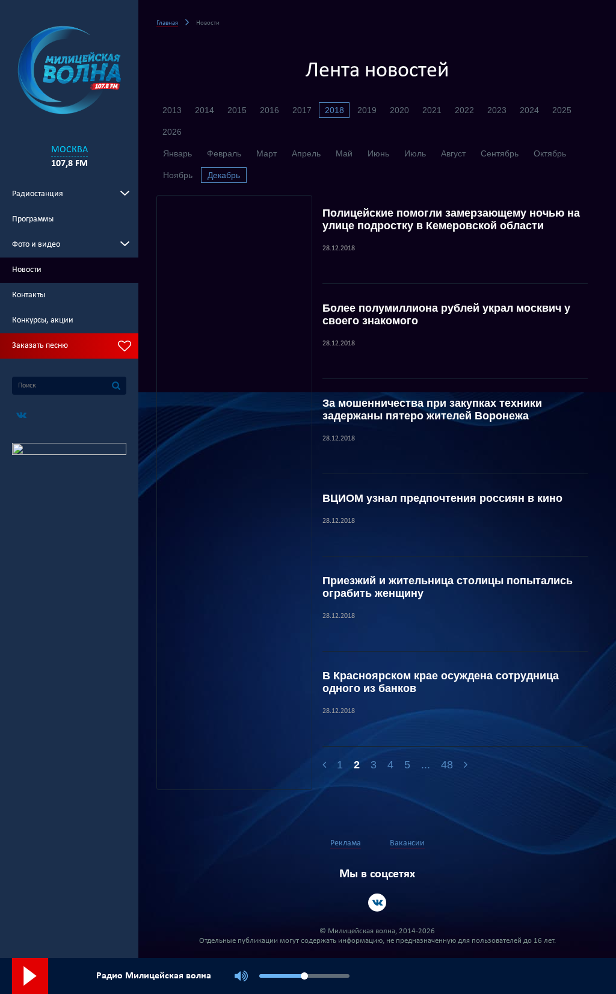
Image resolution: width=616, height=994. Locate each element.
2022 (464, 110)
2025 (561, 110)
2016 (269, 110)
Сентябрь (500, 153)
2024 (529, 110)
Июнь (378, 153)
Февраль (224, 153)
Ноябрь (177, 175)
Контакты (28, 295)
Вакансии (407, 843)
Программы (33, 219)
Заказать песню (40, 345)
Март (266, 153)
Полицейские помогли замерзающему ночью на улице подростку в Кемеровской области (451, 219)
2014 (204, 110)
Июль (415, 153)
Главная (167, 23)
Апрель (306, 153)
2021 (432, 110)
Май (344, 153)
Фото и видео (36, 244)
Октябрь (550, 153)
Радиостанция (37, 194)
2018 (334, 110)
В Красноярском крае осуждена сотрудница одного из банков (440, 682)
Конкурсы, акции (42, 320)
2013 (172, 110)
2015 (237, 110)
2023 (497, 110)
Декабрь (224, 175)
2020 (399, 110)
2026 (172, 132)
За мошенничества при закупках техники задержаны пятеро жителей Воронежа (432, 409)
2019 (367, 110)
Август (453, 153)
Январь (177, 153)
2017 (302, 110)
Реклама (345, 843)
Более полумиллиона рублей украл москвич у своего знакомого (446, 314)
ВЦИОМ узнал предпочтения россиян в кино (442, 498)
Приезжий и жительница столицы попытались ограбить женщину (447, 587)
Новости (27, 269)
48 (447, 765)
